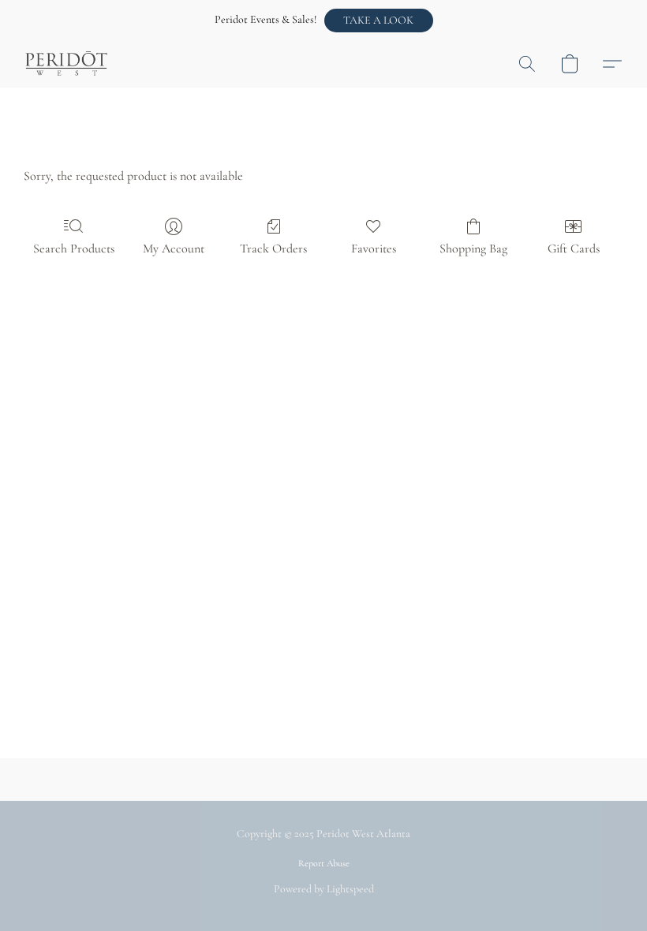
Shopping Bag (473, 248)
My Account (173, 248)
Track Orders (273, 248)
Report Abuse (324, 863)
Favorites (373, 248)
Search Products (73, 248)
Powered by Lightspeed (324, 888)
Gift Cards (574, 248)
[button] (378, 20)
